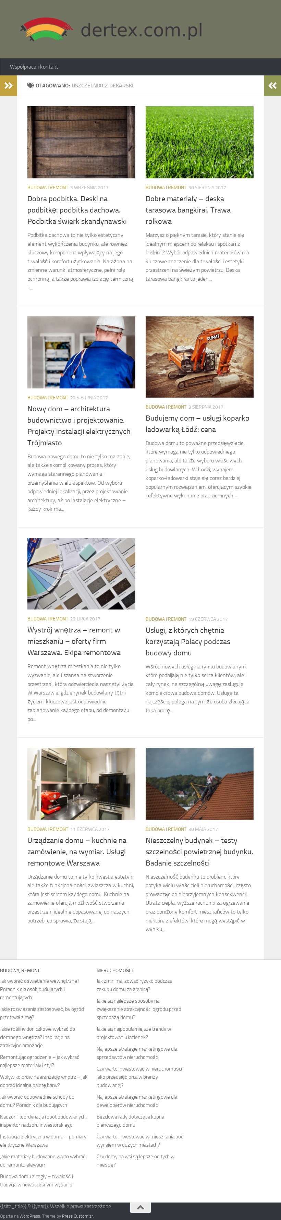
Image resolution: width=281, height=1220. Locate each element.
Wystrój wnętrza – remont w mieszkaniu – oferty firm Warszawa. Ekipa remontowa (74, 641)
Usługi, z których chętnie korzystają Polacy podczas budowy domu (188, 641)
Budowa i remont (47, 188)
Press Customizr (77, 1216)
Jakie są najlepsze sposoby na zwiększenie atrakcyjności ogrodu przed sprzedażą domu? (139, 1009)
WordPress (30, 1216)
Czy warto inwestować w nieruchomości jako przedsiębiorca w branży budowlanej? (139, 1077)
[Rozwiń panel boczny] (8, 85)
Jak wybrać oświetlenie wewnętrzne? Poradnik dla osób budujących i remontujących (40, 989)
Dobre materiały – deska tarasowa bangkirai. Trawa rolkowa (188, 210)
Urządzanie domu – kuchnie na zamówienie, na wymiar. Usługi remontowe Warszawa (76, 852)
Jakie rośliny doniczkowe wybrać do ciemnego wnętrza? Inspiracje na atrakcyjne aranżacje (37, 1037)
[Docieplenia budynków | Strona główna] (107, 29)
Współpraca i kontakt (34, 66)
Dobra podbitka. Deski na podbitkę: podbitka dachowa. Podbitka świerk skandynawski (77, 210)
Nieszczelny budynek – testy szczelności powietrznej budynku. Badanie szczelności (199, 852)
